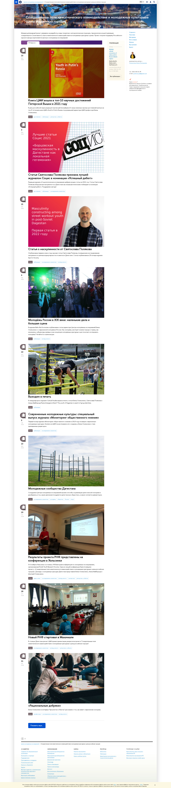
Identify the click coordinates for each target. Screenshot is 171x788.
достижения (37, 117)
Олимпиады (50, 762)
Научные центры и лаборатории (82, 754)
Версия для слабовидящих (28, 775)
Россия (67, 499)
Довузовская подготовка (53, 759)
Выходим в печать (39, 396)
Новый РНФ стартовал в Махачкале (51, 637)
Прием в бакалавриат (53, 764)
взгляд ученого (62, 262)
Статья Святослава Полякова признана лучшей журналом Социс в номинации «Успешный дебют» (60, 176)
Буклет (131, 47)
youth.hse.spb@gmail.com (140, 73)
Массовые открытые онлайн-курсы (135, 758)
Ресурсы (103, 749)
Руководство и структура (27, 755)
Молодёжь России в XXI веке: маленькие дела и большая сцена (59, 321)
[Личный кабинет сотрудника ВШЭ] (150, 2)
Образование (52, 749)
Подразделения (25, 758)
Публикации (103, 754)
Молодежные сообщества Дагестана (52, 488)
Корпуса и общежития (27, 765)
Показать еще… (36, 725)
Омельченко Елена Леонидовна (138, 63)
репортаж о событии (56, 117)
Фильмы (131, 42)
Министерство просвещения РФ (135, 755)
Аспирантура (50, 773)
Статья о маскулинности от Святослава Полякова (60, 249)
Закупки (23, 767)
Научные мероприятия (80, 751)
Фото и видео (133, 39)
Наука (76, 749)
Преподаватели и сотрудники (28, 760)
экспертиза (71, 578)
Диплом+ (49, 769)
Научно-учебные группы (80, 756)
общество (60, 499)
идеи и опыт (37, 578)
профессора (37, 714)
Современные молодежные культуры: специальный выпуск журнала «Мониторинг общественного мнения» (63, 415)
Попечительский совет (27, 762)
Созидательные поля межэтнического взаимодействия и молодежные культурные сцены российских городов (87, 19)
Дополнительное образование (55, 771)
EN (143, 1)
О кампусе (25, 749)
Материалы (132, 37)
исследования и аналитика (57, 191)
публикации (45, 117)
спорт (72, 499)
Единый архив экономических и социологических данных (108, 757)
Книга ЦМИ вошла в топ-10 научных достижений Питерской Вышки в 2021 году (59, 102)
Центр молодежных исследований (38, 13)
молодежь (53, 499)
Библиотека (103, 751)
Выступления (133, 44)
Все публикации (115, 76)
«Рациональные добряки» (44, 705)
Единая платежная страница (28, 777)
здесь (115, 784)
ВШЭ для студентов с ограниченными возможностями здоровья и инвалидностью (31, 771)
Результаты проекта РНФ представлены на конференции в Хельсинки (55, 558)
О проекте (132, 32)
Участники (132, 35)
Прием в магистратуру (53, 766)
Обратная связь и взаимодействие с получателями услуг (56, 777)
